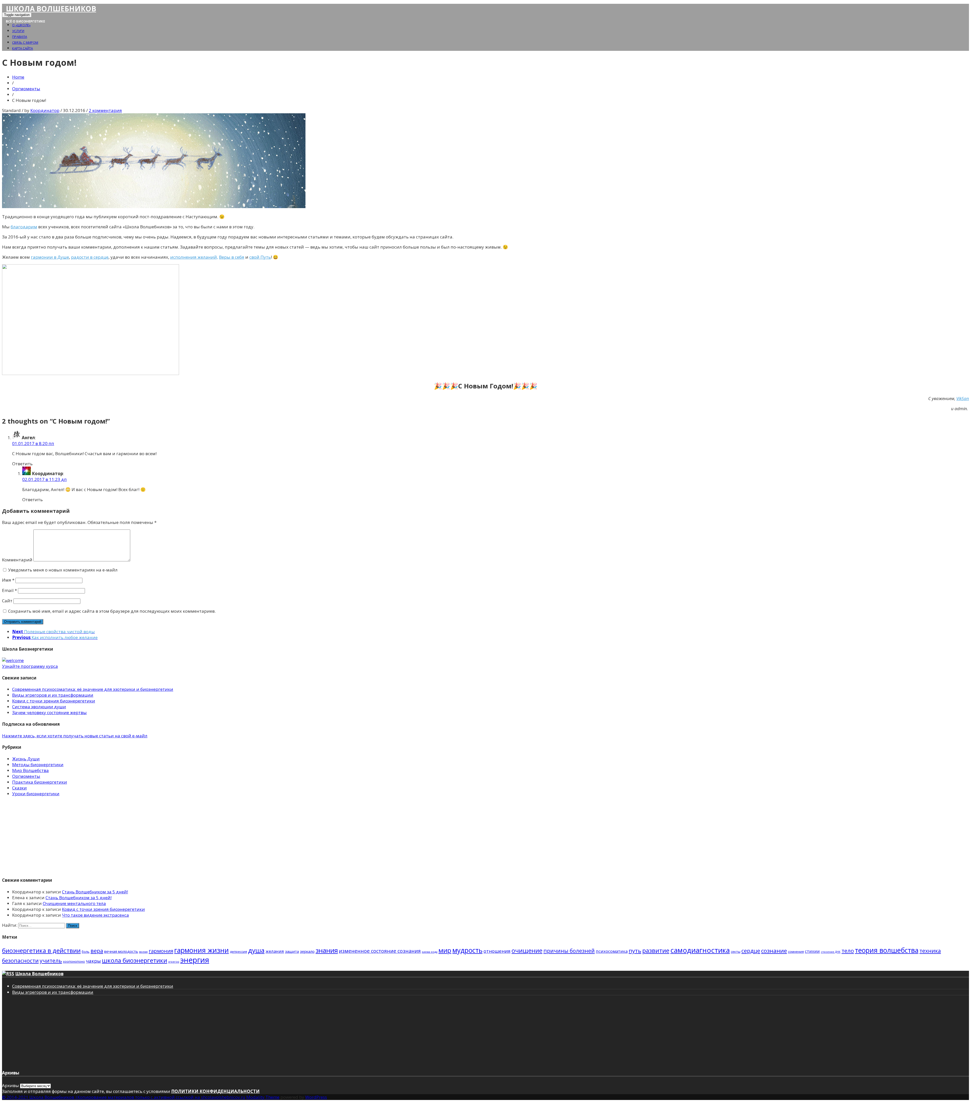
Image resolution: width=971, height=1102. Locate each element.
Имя (8, 580)
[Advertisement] (153, 836)
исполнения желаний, (194, 257)
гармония (161, 950)
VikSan (962, 398)
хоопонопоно (74, 961)
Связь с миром (25, 42)
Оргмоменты (26, 89)
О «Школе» (21, 25)
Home (18, 77)
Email (9, 590)
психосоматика (612, 951)
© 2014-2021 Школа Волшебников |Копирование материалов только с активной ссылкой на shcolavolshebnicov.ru (123, 1097)
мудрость (467, 950)
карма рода (429, 952)
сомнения (796, 951)
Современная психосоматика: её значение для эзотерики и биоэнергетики (92, 689)
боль (86, 951)
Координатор (44, 110)
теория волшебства (886, 950)
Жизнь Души (26, 759)
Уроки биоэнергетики (35, 794)
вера (97, 950)
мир (444, 950)
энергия (194, 960)
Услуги (18, 31)
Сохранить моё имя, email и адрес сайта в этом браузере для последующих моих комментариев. (112, 611)
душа (256, 950)
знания (327, 950)
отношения (497, 951)
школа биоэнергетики (134, 960)
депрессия (238, 951)
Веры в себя (231, 257)
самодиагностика (700, 950)
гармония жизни (201, 950)
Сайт (7, 601)
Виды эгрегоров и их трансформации (52, 695)
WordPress (316, 1097)
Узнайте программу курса (30, 666)
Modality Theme (262, 1097)
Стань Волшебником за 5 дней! (95, 892)
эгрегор (173, 961)
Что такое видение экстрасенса (95, 915)
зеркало (307, 951)
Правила (19, 36)
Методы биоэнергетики (37, 764)
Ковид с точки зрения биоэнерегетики (53, 701)
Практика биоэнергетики (39, 782)
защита (292, 951)
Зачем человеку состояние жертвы (49, 712)
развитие (655, 950)
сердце (750, 950)
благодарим (24, 227)
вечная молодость (121, 951)
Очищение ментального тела (74, 903)
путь (635, 951)
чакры (93, 961)
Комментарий (17, 560)
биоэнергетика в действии (41, 950)
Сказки (19, 788)
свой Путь (260, 257)
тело (848, 950)
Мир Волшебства (30, 770)
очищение (527, 950)
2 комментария (105, 110)
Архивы (10, 1085)
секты (735, 951)
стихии (812, 951)
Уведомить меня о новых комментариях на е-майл (63, 570)
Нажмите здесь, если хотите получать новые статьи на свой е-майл (74, 736)
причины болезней (569, 950)
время (143, 952)
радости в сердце (89, 257)
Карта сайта (22, 48)
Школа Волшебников (51, 8)
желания (275, 951)
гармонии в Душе (50, 257)
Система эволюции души (39, 707)
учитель (51, 960)
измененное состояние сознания (380, 950)
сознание (774, 951)
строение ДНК (831, 952)
